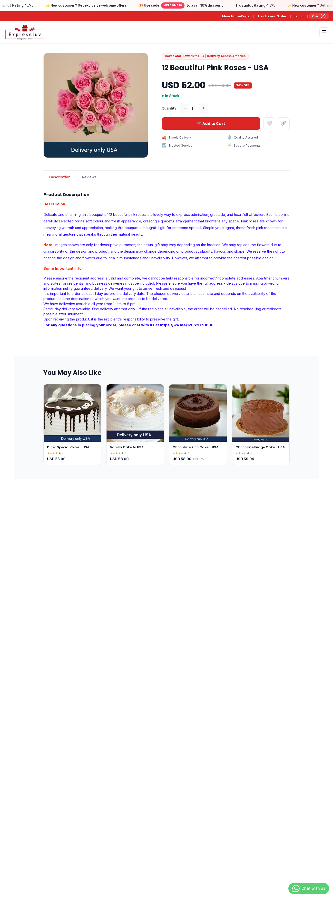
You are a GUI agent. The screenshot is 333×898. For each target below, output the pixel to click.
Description (59, 177)
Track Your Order (271, 16)
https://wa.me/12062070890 (187, 325)
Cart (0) (319, 16)
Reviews (89, 177)
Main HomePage (236, 16)
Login (299, 16)
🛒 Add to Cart (211, 123)
